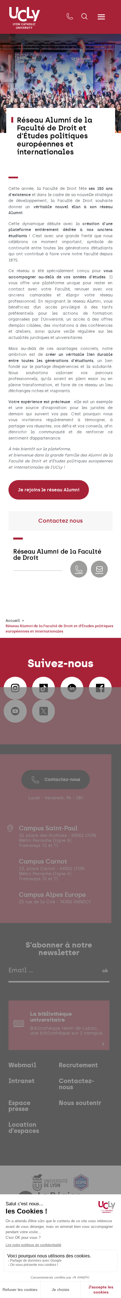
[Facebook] (100, 688)
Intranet (21, 1081)
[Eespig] (81, 1187)
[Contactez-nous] (70, 16)
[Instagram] (15, 688)
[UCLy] (24, 18)
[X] (43, 711)
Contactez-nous (62, 779)
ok (105, 970)
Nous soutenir (80, 1103)
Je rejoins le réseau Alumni (48, 489)
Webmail (22, 1065)
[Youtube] (15, 711)
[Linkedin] (72, 688)
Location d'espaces (23, 1128)
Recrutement (78, 1065)
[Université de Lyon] (50, 1187)
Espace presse (19, 1106)
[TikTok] (43, 688)
